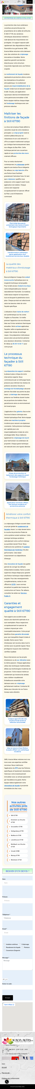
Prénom (4, 897)
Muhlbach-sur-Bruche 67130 (17, 845)
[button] (24, 2)
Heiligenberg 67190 (16, 831)
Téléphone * (6, 914)
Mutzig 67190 (14, 855)
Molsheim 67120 (15, 860)
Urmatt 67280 (14, 851)
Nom (3, 879)
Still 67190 (13, 815)
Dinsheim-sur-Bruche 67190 (17, 821)
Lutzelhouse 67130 (16, 840)
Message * (5, 957)
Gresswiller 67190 (15, 827)
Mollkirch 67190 (15, 835)
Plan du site (6, 1073)
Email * (4, 929)
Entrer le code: (7, 984)
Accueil (4, 1067)
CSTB (13, 584)
